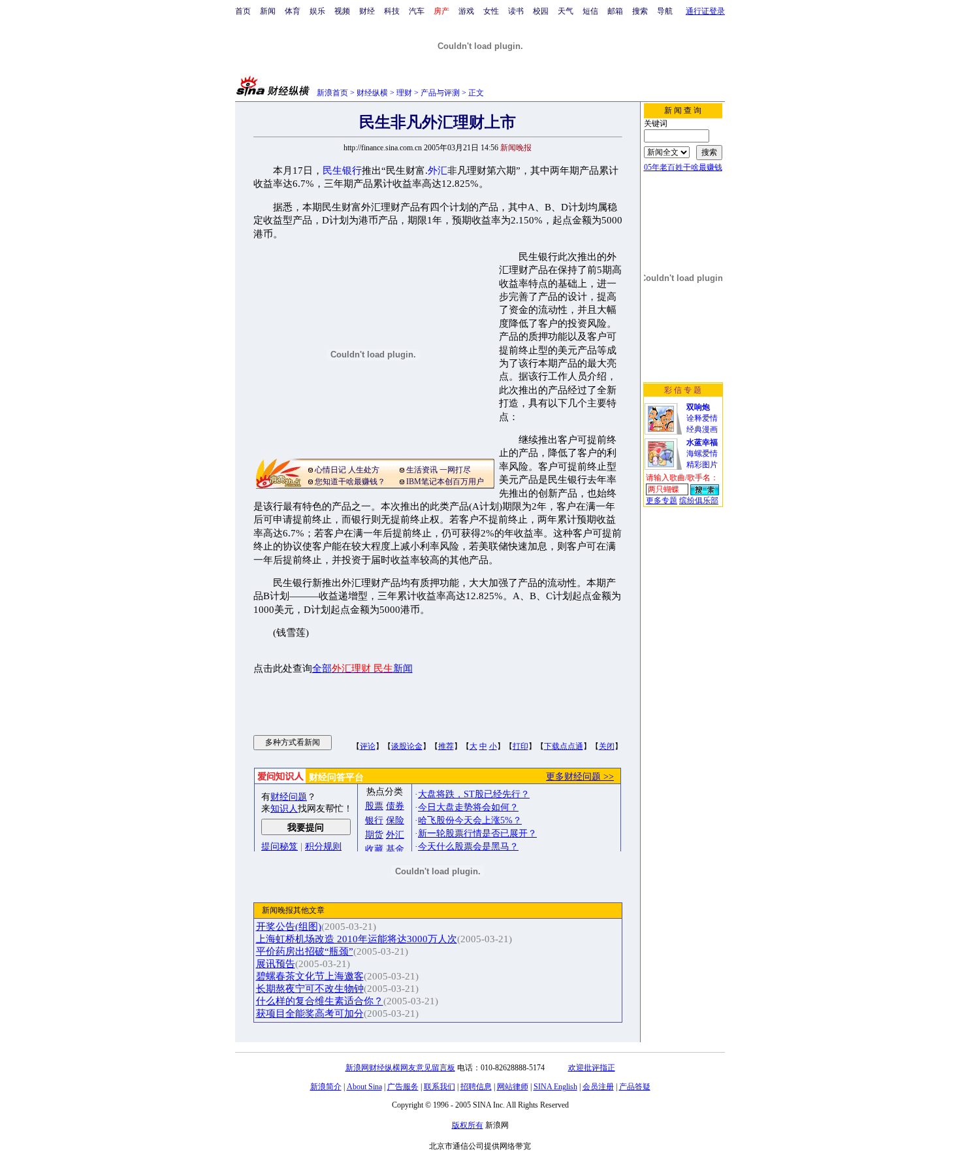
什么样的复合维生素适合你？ (319, 1001)
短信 (590, 11)
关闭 (607, 746)
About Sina (364, 1086)
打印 (520, 746)
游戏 (466, 11)
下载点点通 (563, 746)
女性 (491, 11)
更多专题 (661, 500)
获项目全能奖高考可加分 (310, 1013)
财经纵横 (372, 92)
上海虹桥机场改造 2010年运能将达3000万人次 (356, 939)
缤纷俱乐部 (698, 500)
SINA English (555, 1086)
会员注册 (598, 1086)
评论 (368, 746)
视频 (342, 11)
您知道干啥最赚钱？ (350, 481)
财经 (367, 11)
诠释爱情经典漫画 (702, 418)
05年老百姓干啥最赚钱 (683, 167)
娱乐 (317, 11)
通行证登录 (705, 11)
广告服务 (403, 1086)
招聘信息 (476, 1086)
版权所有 (467, 1125)
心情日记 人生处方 (347, 469)
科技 (392, 11)
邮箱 (615, 11)
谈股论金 (407, 746)
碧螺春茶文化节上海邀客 (310, 976)
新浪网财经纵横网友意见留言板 (400, 1067)
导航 (665, 11)
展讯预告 (275, 964)
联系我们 (439, 1086)
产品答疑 (634, 1086)
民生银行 (342, 170)
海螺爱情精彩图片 (702, 453)
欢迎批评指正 (591, 1067)
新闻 (268, 11)
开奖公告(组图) (288, 926)
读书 (516, 11)
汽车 (416, 11)
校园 (541, 11)
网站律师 (512, 1086)
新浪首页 (332, 92)
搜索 (640, 11)
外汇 (437, 170)
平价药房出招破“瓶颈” (304, 951)
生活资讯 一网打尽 (438, 469)
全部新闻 (362, 668)
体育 (292, 11)
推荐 (446, 746)
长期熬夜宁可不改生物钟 (310, 988)
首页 (243, 11)
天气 (565, 11)
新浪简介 (326, 1086)
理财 (404, 92)
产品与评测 (440, 92)
